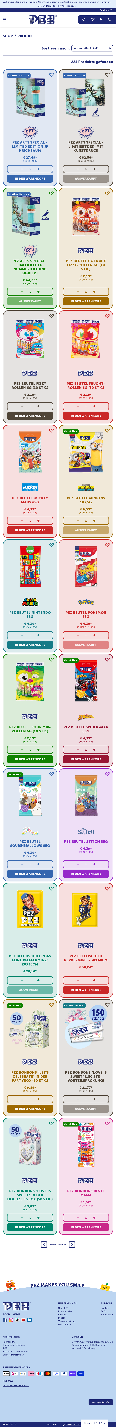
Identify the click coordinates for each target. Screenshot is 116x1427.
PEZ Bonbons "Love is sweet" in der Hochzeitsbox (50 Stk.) (30, 1195)
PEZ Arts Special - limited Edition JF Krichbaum (30, 146)
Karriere (62, 1314)
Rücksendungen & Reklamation (89, 1345)
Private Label (65, 1311)
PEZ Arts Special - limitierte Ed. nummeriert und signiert (30, 267)
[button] (4, 19)
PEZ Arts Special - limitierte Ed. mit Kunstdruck (86, 146)
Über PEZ (63, 1308)
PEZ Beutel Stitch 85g (86, 842)
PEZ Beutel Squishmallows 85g (30, 844)
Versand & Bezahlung (84, 1348)
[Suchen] (84, 19)
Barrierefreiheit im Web (16, 1351)
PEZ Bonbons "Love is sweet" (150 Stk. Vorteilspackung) (86, 1076)
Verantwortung (66, 1321)
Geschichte (64, 1324)
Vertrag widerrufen (101, 1402)
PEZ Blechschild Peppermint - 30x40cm (86, 958)
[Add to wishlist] (51, 74)
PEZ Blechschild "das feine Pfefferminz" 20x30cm (30, 960)
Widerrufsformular (13, 1355)
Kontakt (105, 1308)
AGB (5, 1348)
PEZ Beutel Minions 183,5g (86, 500)
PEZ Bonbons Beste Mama (86, 1193)
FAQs (104, 1311)
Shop (8, 36)
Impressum (9, 1342)
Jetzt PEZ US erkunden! (16, 1385)
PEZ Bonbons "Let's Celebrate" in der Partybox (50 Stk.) (30, 1076)
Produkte (27, 36)
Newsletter (107, 1314)
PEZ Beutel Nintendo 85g (30, 615)
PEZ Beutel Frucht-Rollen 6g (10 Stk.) (86, 386)
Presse (61, 1318)
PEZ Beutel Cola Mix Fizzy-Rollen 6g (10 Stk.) (86, 265)
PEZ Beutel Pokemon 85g (85, 615)
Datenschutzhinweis (14, 1345)
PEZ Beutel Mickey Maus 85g (30, 500)
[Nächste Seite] (72, 1244)
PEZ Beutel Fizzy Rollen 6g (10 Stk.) (30, 386)
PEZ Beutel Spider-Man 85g (86, 729)
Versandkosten (74, 1424)
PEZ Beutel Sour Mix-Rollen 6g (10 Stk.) (30, 729)
